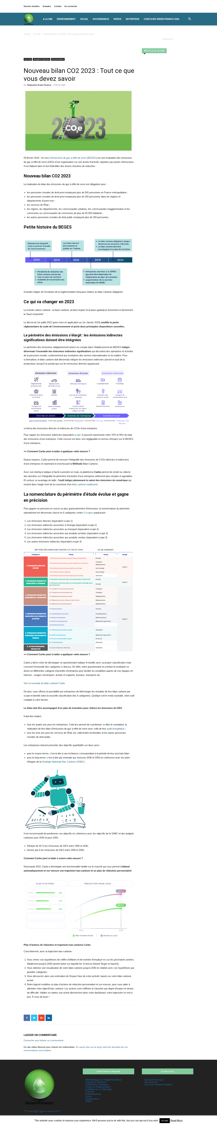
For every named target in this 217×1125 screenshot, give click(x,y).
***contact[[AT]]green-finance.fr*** (42, 1111)
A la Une (47, 19)
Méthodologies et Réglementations (103, 1079)
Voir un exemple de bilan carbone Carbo (44, 683)
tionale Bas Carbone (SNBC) (70, 761)
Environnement (66, 19)
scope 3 (78, 434)
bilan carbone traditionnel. (84, 484)
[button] (189, 19)
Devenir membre (32, 6)
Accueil (27, 34)
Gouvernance (101, 19)
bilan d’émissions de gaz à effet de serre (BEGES (70, 157)
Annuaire (47, 6)
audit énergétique (115, 728)
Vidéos (117, 19)
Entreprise (132, 19)
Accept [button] (164, 1120)
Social (84, 19)
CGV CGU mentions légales (158, 1084)
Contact (57, 6)
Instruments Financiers (97, 1084)
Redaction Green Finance (39, 85)
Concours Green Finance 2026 (161, 19)
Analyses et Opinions (41, 59)
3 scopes (88, 512)
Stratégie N (48, 761)
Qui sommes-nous (153, 1079)
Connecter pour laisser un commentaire (44, 1040)
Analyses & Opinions (95, 1082)
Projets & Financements (97, 1086)
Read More (176, 1120)
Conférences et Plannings (98, 1089)
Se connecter (70, 6)
